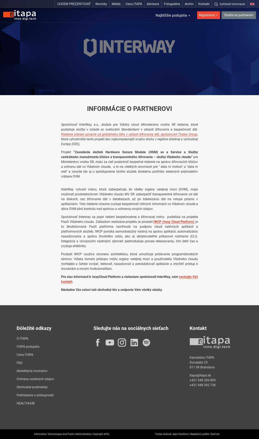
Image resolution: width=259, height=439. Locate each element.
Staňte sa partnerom (238, 15)
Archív (189, 4)
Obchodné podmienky (32, 387)
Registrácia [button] (207, 15)
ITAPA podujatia (28, 347)
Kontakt (203, 4)
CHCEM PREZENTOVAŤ (74, 4)
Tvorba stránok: (163, 434)
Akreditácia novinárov (32, 371)
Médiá (116, 4)
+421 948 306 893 (203, 380)
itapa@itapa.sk (200, 375)
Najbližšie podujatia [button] (171, 15)
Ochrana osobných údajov (35, 379)
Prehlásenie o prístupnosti (35, 395)
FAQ (19, 363)
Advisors (153, 4)
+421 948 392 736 (203, 385)
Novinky (101, 4)
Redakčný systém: (200, 434)
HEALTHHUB (26, 403)
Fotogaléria (172, 4)
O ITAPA (22, 338)
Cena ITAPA (133, 4)
